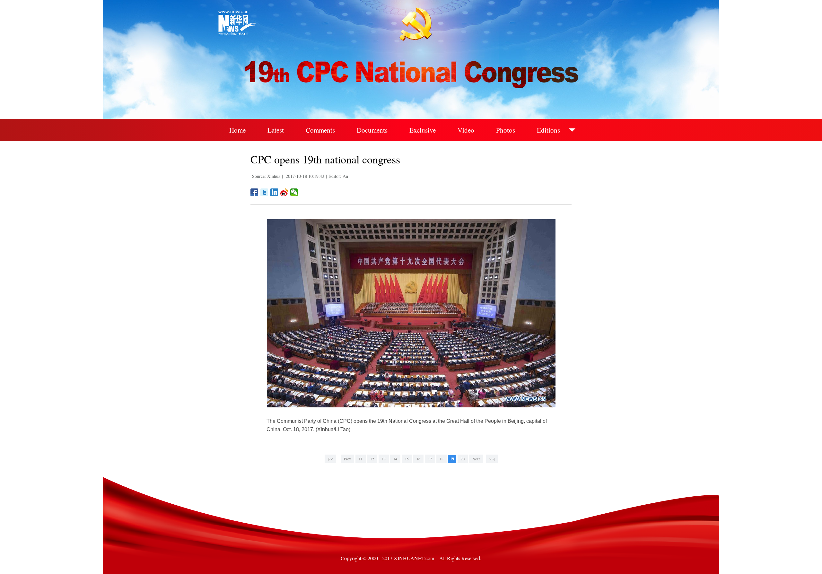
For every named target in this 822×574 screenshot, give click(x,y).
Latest (275, 130)
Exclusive (422, 130)
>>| (491, 458)
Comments (320, 130)
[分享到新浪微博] (284, 192)
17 (430, 458)
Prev (347, 458)
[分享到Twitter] (264, 192)
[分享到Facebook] (254, 192)
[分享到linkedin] (274, 192)
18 (441, 458)
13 (384, 458)
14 (395, 458)
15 (407, 458)
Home (237, 130)
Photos (505, 130)
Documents (372, 130)
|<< (330, 458)
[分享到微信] (294, 192)
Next (476, 458)
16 (418, 458)
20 (463, 458)
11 (361, 458)
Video (466, 130)
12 (372, 458)
